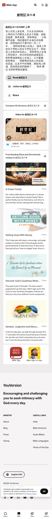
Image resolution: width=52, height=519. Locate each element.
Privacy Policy (31, 494)
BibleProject (15, 146)
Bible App (16, 360)
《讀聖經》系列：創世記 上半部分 (27, 143)
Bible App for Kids (34, 360)
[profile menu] (44, 5)
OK (44, 491)
